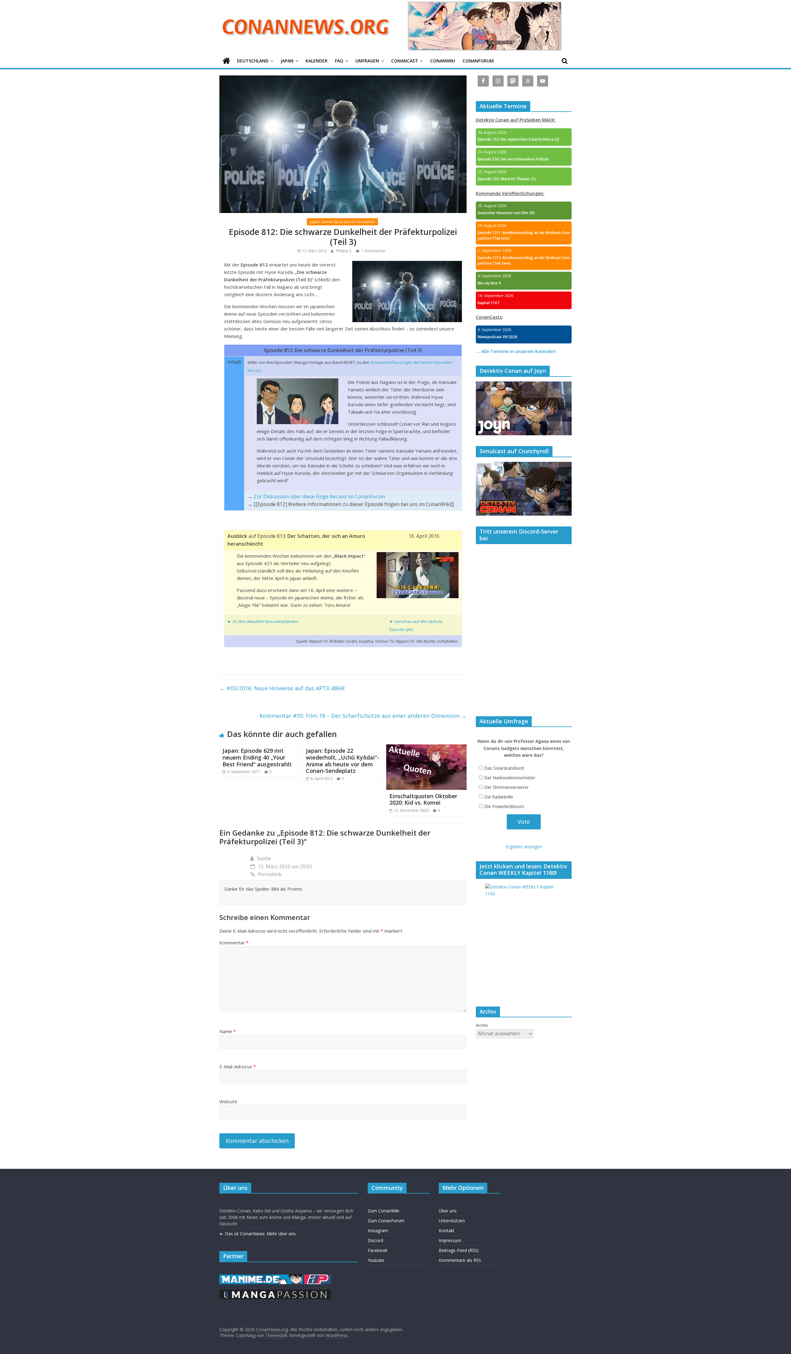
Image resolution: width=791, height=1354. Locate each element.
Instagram (378, 1230)
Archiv (482, 1025)
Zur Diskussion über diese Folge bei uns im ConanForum (319, 496)
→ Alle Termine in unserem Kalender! (516, 351)
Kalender (317, 61)
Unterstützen (452, 1221)
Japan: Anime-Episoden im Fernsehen (342, 221)
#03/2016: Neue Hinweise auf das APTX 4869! (282, 688)
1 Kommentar (373, 250)
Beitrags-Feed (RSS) (459, 1250)
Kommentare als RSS (460, 1260)
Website (228, 1101)
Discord (375, 1240)
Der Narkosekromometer (509, 778)
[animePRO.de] (317, 1277)
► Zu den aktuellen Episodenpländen (262, 621)
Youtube (376, 1260)
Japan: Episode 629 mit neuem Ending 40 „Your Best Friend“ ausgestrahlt (257, 757)
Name (227, 1031)
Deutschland (253, 61)
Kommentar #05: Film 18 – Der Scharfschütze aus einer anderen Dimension (363, 715)
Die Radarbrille (498, 797)
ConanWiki (442, 61)
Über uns (448, 1211)
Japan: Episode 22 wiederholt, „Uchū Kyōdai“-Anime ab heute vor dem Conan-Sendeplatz (342, 760)
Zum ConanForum (386, 1221)
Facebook (377, 1250)
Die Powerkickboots (504, 806)
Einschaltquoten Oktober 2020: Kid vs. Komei (423, 799)
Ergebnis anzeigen (524, 846)
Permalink (269, 874)
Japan (287, 61)
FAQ (339, 61)
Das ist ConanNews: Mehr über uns (260, 1234)
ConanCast (404, 61)
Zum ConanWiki (383, 1211)
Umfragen (367, 61)
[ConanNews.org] (226, 61)
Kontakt (447, 1230)
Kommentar (233, 942)
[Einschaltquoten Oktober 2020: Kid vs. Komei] (426, 748)
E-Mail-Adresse (237, 1066)
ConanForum (478, 61)
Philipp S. (344, 250)
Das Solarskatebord (504, 768)
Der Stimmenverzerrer (506, 787)
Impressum (450, 1240)
